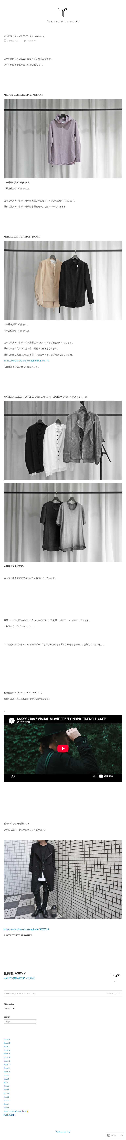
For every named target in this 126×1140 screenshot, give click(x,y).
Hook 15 (7, 1054)
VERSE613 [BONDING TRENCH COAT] (19, 994)
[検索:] (20, 1021)
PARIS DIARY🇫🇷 (9, 1115)
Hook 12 (7, 1064)
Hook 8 (6, 1079)
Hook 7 (6, 1082)
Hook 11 (7, 1068)
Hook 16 (7, 1050)
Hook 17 (7, 1046)
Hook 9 (6, 1075)
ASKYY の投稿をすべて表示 (19, 978)
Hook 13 (7, 1061)
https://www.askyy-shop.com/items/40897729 (26, 929)
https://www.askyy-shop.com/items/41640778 (26, 360)
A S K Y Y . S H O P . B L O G (63, 21)
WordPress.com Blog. (63, 1132)
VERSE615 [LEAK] (113, 994)
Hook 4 (6, 1093)
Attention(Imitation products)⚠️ (16, 1111)
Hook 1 (6, 1104)
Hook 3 (6, 1097)
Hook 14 (7, 1057)
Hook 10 (7, 1072)
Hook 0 (6, 1107)
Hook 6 (6, 1086)
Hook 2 (6, 1100)
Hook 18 (7, 1043)
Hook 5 (6, 1090)
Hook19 (7, 1039)
